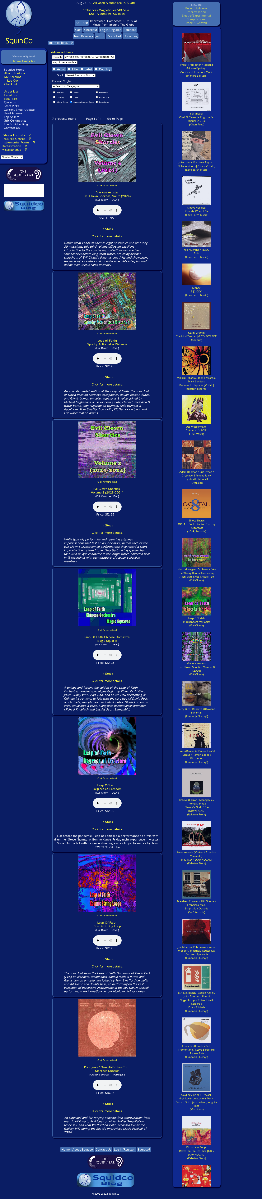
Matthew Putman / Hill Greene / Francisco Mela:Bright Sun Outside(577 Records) (196, 907)
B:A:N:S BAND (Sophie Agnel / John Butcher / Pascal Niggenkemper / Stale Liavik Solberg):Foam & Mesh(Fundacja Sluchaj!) (196, 1002)
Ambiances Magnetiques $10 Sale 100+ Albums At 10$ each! (105, 12)
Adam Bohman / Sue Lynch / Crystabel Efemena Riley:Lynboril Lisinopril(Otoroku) (196, 477)
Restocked (114, 36)
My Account (12, 77)
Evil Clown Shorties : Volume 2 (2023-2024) (107, 490)
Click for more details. (107, 236)
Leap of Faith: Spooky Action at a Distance (107, 342)
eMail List (10, 99)
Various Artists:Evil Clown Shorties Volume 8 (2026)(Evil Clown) (197, 669)
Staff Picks (11, 106)
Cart (78, 30)
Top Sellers (11, 117)
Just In (100, 36)
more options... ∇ (61, 42)
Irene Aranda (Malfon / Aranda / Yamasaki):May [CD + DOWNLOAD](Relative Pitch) (196, 858)
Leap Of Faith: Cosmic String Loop (107, 924)
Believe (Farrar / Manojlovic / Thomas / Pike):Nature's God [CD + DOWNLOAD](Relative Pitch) (196, 807)
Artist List (11, 91)
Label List (11, 95)
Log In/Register (110, 30)
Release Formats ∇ (16, 135)
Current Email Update (19, 109)
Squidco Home (14, 69)
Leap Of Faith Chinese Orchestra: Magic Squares (107, 638)
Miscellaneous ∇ (14, 149)
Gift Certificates (15, 120)
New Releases (83, 36)
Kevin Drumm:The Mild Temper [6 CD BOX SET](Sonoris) (196, 336)
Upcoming (131, 36)
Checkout (10, 84)
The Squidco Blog (16, 124)
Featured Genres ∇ (16, 139)
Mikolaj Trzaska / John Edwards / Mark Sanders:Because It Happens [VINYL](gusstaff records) (196, 383)
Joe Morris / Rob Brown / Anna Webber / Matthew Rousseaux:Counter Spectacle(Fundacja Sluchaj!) (196, 952)
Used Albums (13, 113)
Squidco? (130, 30)
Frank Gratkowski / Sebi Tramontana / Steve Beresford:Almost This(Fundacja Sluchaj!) (196, 1051)
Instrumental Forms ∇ (18, 142)
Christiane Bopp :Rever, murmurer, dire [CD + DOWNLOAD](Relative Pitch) (196, 1153)
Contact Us (11, 128)
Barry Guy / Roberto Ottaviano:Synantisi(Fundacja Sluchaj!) (196, 712)
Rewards (10, 102)
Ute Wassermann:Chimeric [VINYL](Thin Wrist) (197, 430)
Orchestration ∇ (14, 146)
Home (65, 1149)
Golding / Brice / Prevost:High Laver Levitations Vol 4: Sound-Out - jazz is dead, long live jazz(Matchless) (197, 1102)
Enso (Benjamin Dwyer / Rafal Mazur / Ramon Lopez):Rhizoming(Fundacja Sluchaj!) (197, 757)
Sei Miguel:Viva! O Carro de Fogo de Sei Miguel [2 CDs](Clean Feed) (196, 119)
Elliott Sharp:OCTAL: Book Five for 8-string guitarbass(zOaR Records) (196, 526)
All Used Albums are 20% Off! (114, 3)
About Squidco (14, 73)
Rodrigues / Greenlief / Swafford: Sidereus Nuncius (107, 1069)
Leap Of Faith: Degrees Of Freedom (107, 787)
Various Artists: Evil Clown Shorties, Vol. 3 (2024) (107, 194)
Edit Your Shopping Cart (24, 61)
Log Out (12, 80)
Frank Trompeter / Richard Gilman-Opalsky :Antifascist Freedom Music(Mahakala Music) (196, 70)
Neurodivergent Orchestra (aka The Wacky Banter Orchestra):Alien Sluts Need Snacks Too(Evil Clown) (197, 575)
